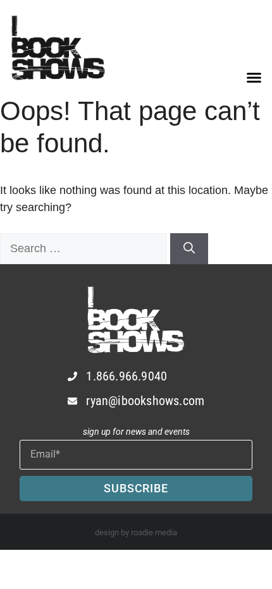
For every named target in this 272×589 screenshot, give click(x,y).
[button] (254, 78)
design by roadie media (136, 532)
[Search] (189, 248)
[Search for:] (85, 248)
